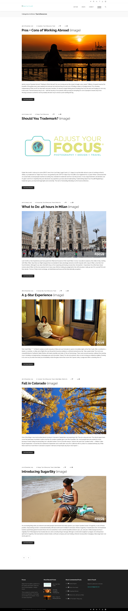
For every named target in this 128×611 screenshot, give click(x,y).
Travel (53, 26)
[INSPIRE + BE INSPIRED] (99, 1)
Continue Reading (28, 99)
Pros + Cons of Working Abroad (57, 597)
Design (38, 114)
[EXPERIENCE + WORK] (96, 1)
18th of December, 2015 (27, 290)
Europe (38, 202)
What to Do (58, 202)
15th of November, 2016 (27, 26)
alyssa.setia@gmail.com (93, 586)
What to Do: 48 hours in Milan (75, 595)
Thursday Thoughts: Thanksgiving (56, 591)
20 (70, 467)
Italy (41, 202)
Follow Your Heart (72, 587)
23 (71, 202)
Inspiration (40, 26)
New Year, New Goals (56, 584)
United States (58, 379)
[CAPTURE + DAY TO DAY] (105, 1)
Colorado (40, 379)
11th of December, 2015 (27, 379)
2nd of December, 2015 (27, 467)
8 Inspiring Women (72, 591)
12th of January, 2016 (27, 202)
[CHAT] (90, 1)
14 (58, 114)
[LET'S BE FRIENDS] (93, 1)
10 (65, 26)
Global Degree (71, 583)
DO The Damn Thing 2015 (74, 598)
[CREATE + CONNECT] (102, 1)
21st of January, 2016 (27, 114)
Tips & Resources (47, 26)
